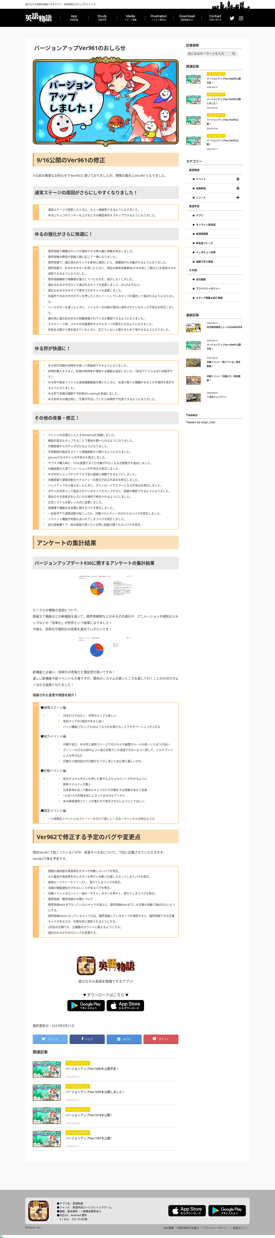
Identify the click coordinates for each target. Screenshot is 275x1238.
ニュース (201, 197)
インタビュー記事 (206, 252)
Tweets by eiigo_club (200, 422)
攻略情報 (201, 188)
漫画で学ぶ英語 (204, 261)
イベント (201, 179)
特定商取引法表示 (188, 1228)
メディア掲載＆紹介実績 (209, 298)
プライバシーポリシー (208, 288)
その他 (193, 270)
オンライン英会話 (206, 224)
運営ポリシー (241, 1228)
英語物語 (194, 170)
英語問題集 (202, 234)
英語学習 (194, 206)
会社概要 (201, 279)
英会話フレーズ (204, 243)
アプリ (199, 215)
